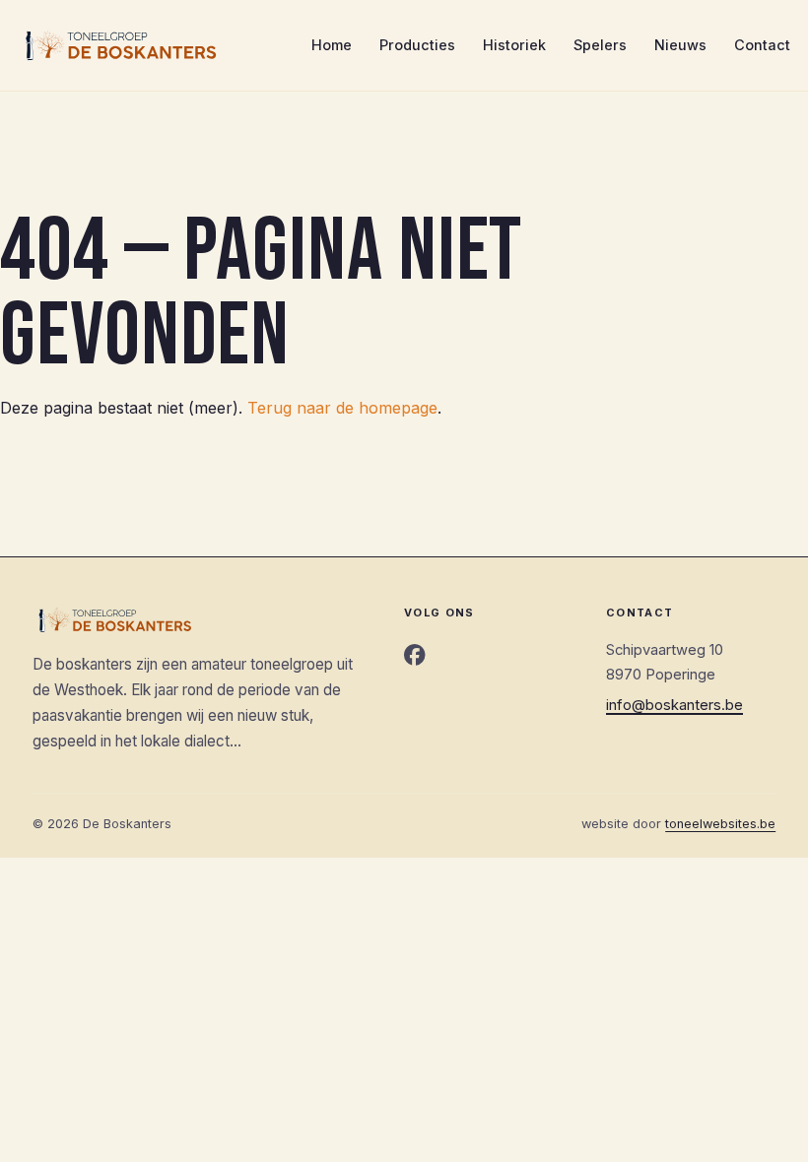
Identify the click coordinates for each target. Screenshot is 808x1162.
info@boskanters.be (674, 705)
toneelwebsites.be (720, 823)
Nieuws (680, 44)
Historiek (514, 44)
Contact (762, 44)
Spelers (600, 44)
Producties (417, 44)
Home (331, 44)
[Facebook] (415, 656)
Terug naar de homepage (342, 408)
